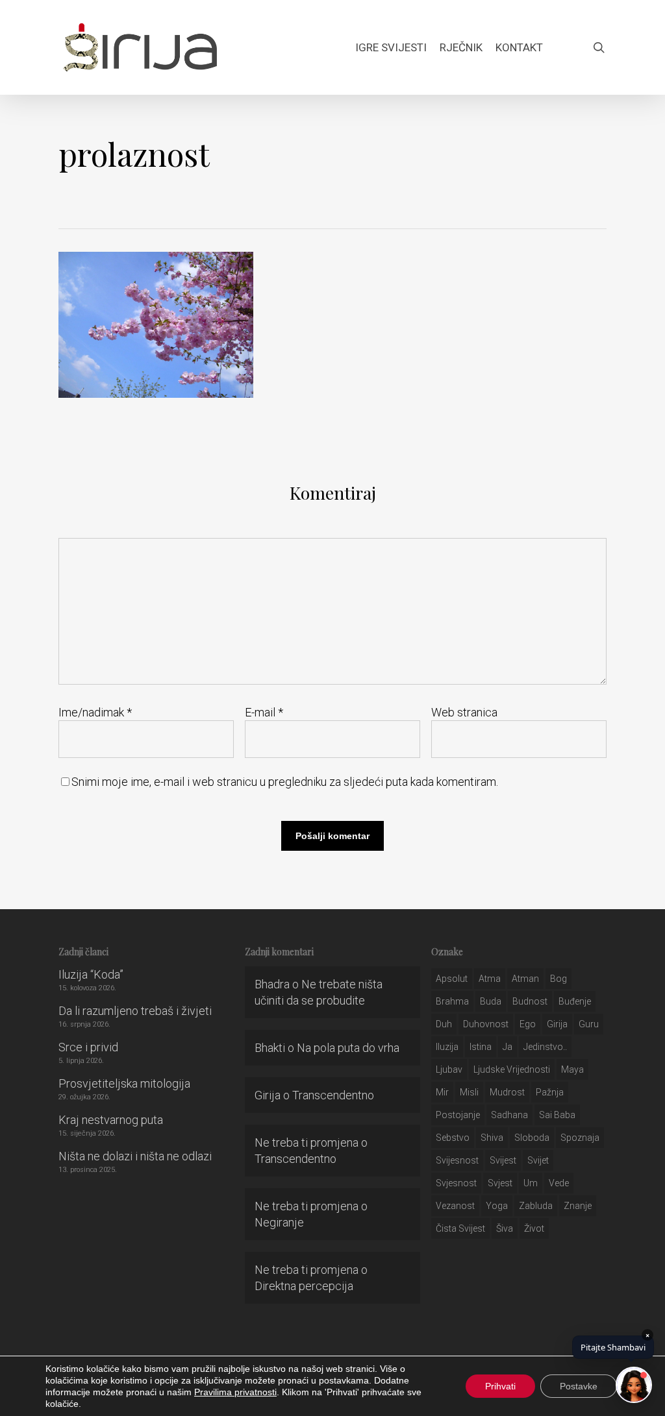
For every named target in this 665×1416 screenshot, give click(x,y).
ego (528, 1024)
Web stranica (464, 712)
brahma (452, 1001)
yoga (497, 1206)
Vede (559, 1183)
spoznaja (579, 1137)
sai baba (557, 1115)
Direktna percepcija (304, 1286)
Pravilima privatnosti (235, 1392)
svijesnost (457, 1160)
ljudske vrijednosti (511, 1069)
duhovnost (485, 1024)
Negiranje (279, 1222)
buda (490, 1001)
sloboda (531, 1137)
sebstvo (453, 1137)
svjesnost (456, 1183)
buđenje (574, 1001)
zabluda (536, 1206)
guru (589, 1024)
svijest (503, 1160)
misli (469, 1092)
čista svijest (460, 1228)
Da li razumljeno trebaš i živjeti (135, 1011)
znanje (578, 1206)
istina (481, 1047)
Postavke (578, 1386)
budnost (529, 1001)
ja (507, 1047)
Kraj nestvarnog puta (110, 1120)
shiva (492, 1137)
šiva (504, 1228)
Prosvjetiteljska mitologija (124, 1083)
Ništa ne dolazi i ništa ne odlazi (135, 1156)
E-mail (264, 712)
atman (525, 978)
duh (444, 1024)
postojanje (458, 1115)
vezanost (455, 1206)
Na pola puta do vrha (348, 1048)
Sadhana (509, 1115)
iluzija (447, 1047)
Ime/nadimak (95, 712)
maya (572, 1069)
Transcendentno (333, 1095)
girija (557, 1024)
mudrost (507, 1092)
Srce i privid (88, 1047)
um (530, 1183)
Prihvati (500, 1386)
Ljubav (449, 1069)
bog (558, 978)
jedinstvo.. (545, 1047)
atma (490, 978)
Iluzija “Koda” (90, 974)
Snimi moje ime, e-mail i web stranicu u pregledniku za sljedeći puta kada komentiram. (284, 781)
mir (442, 1092)
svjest (500, 1183)
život (534, 1228)
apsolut (452, 978)
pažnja (550, 1092)
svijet (538, 1160)
